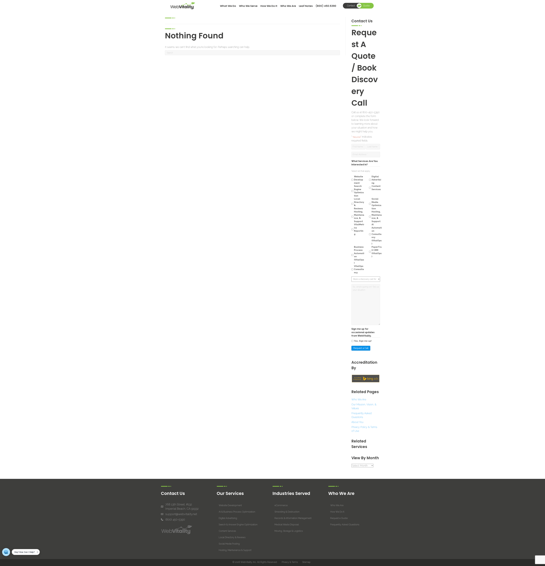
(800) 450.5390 (326, 6)
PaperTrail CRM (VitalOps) (377, 252)
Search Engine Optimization (359, 191)
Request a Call (360, 348)
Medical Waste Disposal (286, 524)
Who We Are (288, 6)
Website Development (358, 179)
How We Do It (268, 6)
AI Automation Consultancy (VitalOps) (377, 234)
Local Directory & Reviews (359, 204)
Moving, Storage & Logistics (288, 531)
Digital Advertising (376, 179)
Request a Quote (339, 518)
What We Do (228, 6)
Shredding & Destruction (286, 511)
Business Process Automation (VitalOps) (359, 255)
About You (357, 422)
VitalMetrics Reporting (359, 229)
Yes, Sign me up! (363, 341)
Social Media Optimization (376, 204)
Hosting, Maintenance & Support (235, 550)
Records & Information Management (293, 518)
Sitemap (306, 562)
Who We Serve (248, 6)
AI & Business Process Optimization (237, 511)
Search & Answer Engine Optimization (238, 524)
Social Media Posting (229, 543)
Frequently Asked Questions (344, 524)
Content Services (376, 188)
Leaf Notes (306, 6)
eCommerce (281, 505)
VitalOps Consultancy (359, 269)
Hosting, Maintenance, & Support (359, 216)
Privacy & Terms (290, 562)
